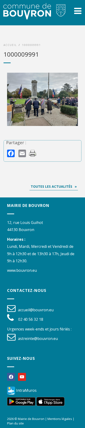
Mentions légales (59, 419)
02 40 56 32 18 (30, 319)
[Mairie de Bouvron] (34, 15)
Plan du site (15, 423)
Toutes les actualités (51, 186)
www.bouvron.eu (22, 270)
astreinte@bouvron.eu (38, 338)
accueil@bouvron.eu (36, 309)
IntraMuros (26, 390)
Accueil (10, 45)
